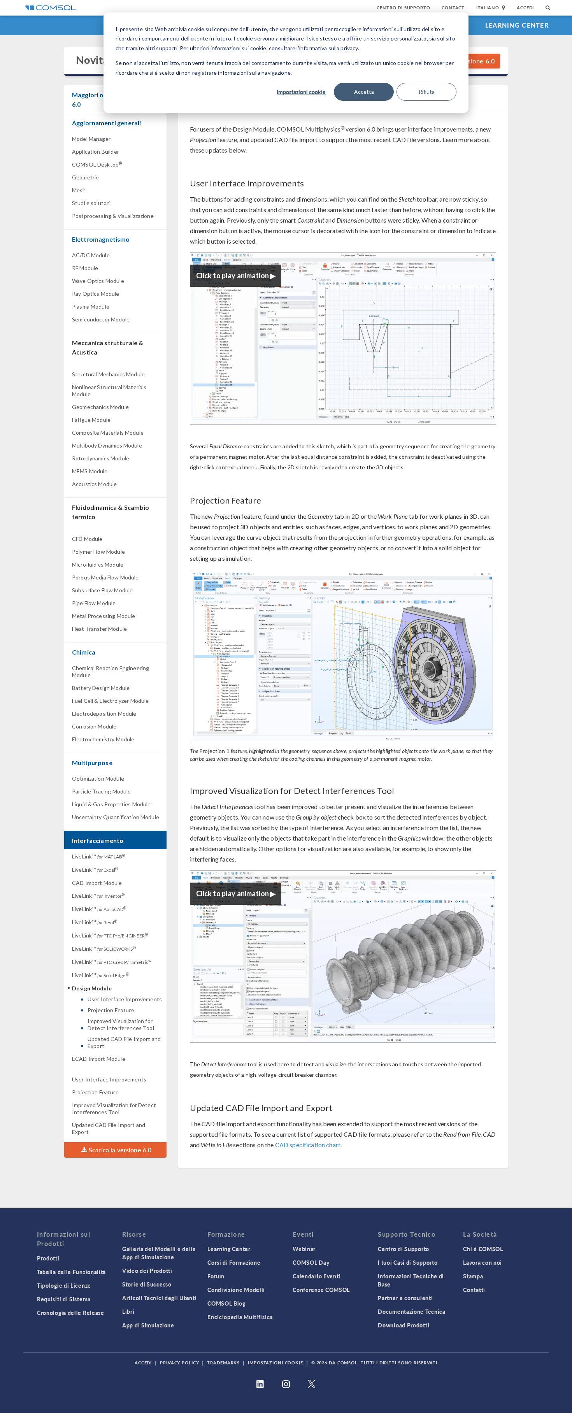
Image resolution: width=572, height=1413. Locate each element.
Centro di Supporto (403, 8)
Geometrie (85, 177)
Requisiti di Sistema (64, 1299)
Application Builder (95, 151)
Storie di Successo (147, 1284)
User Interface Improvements (125, 999)
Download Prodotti (403, 1325)
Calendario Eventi (316, 1276)
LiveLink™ (98, 856)
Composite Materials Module (108, 432)
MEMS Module (90, 471)
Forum (216, 1276)
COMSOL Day (311, 1262)
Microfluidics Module (97, 564)
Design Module (92, 988)
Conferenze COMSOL (321, 1290)
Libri (128, 1311)
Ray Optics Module (95, 293)
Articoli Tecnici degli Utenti (159, 1298)
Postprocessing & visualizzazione (113, 215)
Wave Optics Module (98, 280)
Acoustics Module (94, 484)
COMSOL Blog (226, 1303)
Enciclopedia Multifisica (240, 1317)
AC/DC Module (91, 255)
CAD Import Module (97, 882)
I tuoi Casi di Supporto (407, 1262)
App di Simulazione (148, 1325)
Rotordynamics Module (100, 458)
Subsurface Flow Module (102, 590)
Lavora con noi (482, 1262)
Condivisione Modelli (236, 1290)
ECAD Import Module (98, 1058)
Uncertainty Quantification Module (115, 817)
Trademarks (223, 1363)
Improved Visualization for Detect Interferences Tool (121, 1024)
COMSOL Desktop (97, 164)
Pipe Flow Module (94, 603)
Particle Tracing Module (101, 791)
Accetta (364, 91)
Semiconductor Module (101, 319)
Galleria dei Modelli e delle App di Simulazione (159, 1253)
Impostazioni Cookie (275, 1363)
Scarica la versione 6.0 (119, 1149)
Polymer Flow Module (98, 551)
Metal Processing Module (103, 616)
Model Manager (91, 138)
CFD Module (87, 538)
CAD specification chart (307, 1144)
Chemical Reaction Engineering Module (110, 671)
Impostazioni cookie (301, 92)
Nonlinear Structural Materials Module (109, 390)
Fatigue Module (91, 419)
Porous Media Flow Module (105, 577)
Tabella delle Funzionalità (71, 1272)
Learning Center (517, 25)
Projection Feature (111, 1010)
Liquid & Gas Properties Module (111, 804)
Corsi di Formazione (233, 1262)
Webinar (304, 1249)
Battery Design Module (101, 688)
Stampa (473, 1276)
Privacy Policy (179, 1363)
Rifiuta (427, 91)
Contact (453, 8)
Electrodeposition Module (104, 713)
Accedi (525, 8)
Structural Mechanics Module (108, 374)
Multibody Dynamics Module (107, 445)
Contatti (474, 1290)
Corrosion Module (94, 726)
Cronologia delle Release (70, 1312)
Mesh (79, 190)
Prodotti (48, 1258)
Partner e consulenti (405, 1298)
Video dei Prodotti (147, 1270)
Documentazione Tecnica (411, 1311)
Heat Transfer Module (99, 628)
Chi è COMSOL (483, 1249)
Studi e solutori (91, 203)
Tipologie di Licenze (64, 1285)
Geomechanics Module (100, 407)
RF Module (85, 268)
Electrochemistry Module (103, 739)
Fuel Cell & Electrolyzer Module (110, 700)
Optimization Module (98, 778)
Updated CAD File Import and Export (124, 1042)
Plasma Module (90, 306)
